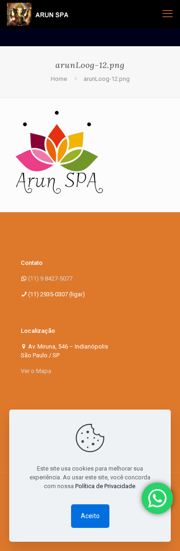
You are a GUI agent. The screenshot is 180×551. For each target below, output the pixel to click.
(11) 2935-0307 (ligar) (56, 294)
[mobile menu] (167, 14)
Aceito (90, 516)
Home (59, 78)
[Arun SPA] (37, 13)
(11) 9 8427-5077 (50, 278)
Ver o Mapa (36, 370)
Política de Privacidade (105, 486)
